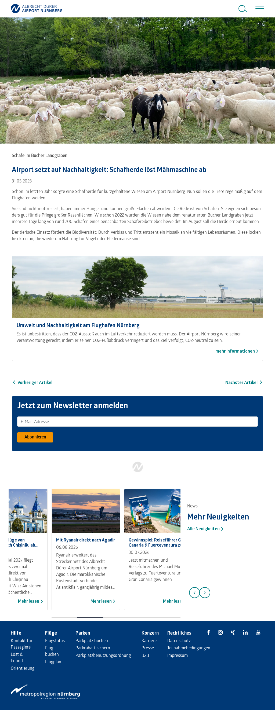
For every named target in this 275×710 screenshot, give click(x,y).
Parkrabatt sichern (92, 647)
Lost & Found (17, 657)
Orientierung (22, 668)
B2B (145, 655)
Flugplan (53, 661)
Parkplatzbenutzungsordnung (103, 655)
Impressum (177, 655)
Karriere (149, 640)
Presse (148, 647)
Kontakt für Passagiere (21, 644)
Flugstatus (55, 640)
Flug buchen (52, 651)
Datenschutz (179, 640)
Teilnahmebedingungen (188, 647)
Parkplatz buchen (91, 640)
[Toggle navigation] (258, 8)
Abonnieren (35, 437)
